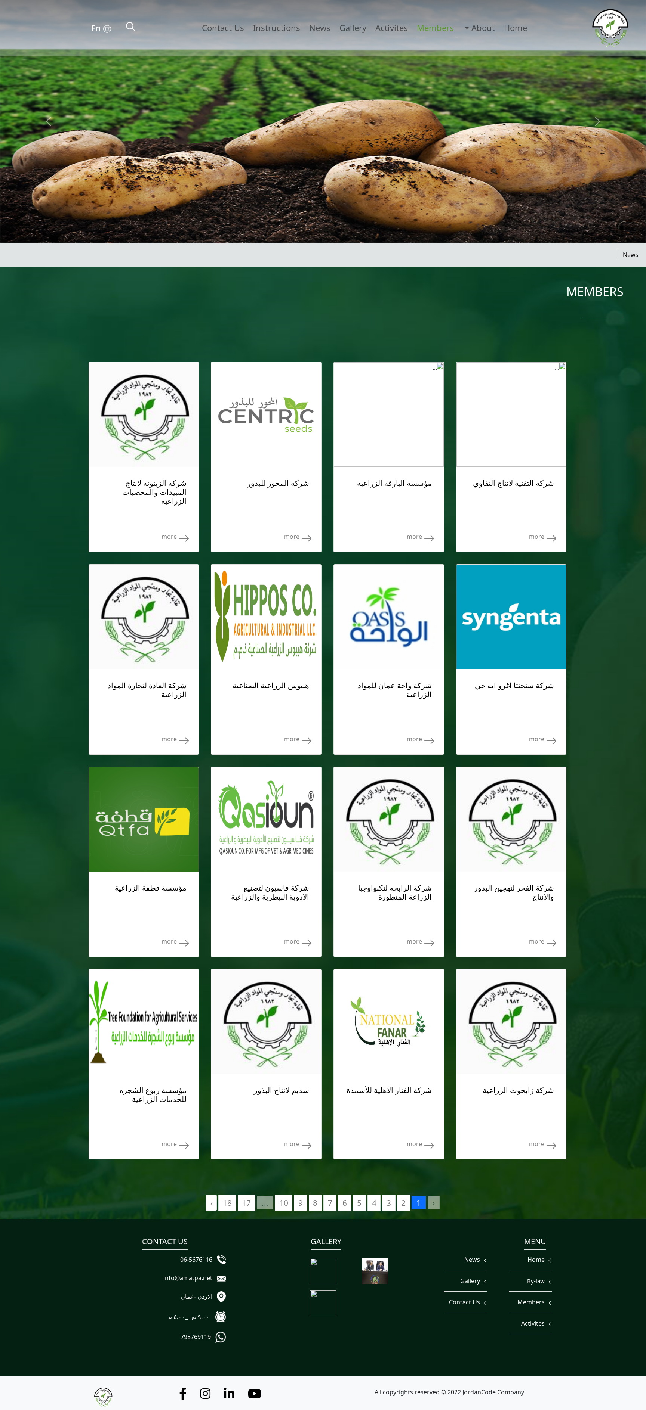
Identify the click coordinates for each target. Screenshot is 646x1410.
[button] (254, 1396)
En (97, 28)
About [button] (482, 27)
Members (435, 27)
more (537, 536)
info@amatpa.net (189, 1278)
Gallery (352, 27)
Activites (391, 27)
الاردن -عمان (198, 1296)
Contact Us (223, 27)
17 (246, 1202)
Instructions (276, 27)
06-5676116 (197, 1259)
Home (515, 27)
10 (283, 1202)
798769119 (197, 1337)
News (319, 27)
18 (227, 1202)
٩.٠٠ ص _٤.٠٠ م (191, 1317)
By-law (537, 1281)
